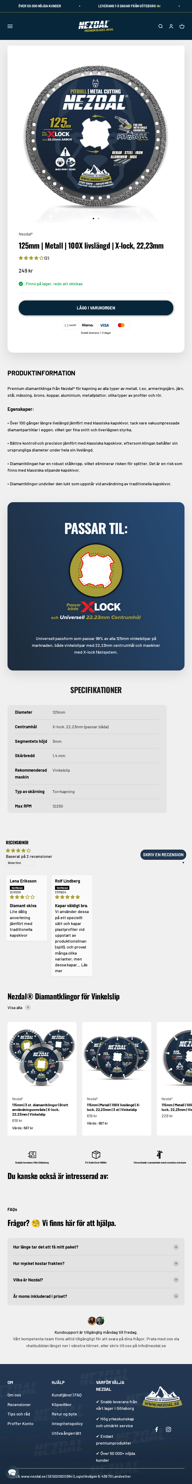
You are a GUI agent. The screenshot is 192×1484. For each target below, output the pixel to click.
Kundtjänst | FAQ (66, 1394)
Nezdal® (26, 233)
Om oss (14, 1394)
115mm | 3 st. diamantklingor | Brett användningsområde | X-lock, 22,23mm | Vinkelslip (40, 1109)
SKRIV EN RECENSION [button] (163, 854)
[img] (27, 897)
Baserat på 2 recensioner (29, 856)
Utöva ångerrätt (66, 1433)
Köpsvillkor (62, 1404)
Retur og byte (64, 1413)
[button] (31, 257)
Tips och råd (18, 1413)
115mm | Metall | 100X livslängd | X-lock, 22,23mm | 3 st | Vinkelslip (113, 1107)
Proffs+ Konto (20, 1423)
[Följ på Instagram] (168, 1429)
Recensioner (19, 1404)
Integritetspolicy (67, 1423)
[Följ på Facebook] (156, 1429)
